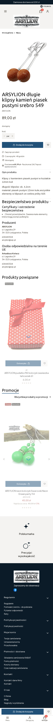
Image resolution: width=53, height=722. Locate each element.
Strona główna (7, 33)
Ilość (4, 131)
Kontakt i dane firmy (13, 680)
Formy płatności (11, 661)
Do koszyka (21, 363)
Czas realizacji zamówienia (16, 668)
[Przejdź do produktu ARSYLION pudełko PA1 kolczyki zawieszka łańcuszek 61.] (26, 325)
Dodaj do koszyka (24, 145)
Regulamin (8, 603)
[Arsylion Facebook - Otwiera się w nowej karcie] (15, 590)
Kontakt (7, 683)
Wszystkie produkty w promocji (31, 396)
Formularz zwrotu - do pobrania (18, 607)
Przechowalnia (10, 645)
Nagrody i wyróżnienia (14, 703)
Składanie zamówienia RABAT (17, 657)
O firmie (7, 696)
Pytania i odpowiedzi (13, 610)
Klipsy (18, 33)
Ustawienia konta (12, 642)
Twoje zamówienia (12, 638)
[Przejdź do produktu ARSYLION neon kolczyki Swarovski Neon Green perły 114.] (26, 445)
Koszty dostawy (11, 664)
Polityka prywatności (13, 626)
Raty (6, 614)
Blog (6, 699)
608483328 (7, 237)
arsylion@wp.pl (9, 240)
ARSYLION (6, 111)
